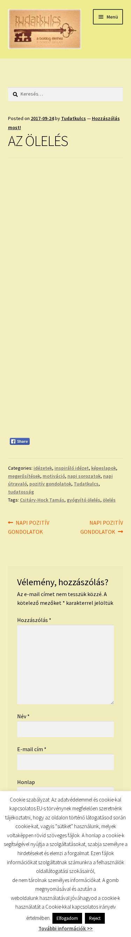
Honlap (26, 781)
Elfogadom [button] (67, 918)
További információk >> (65, 928)
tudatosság (21, 492)
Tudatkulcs (73, 118)
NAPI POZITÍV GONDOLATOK (29, 527)
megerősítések (24, 476)
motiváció (54, 476)
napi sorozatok (84, 476)
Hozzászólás (34, 619)
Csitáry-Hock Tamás (42, 500)
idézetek (43, 468)
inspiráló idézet (71, 468)
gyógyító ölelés (83, 500)
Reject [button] (95, 918)
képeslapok (103, 468)
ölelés (109, 500)
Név (23, 716)
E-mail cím (31, 749)
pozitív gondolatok (50, 484)
